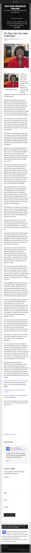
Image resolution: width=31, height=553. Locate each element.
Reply (7, 460)
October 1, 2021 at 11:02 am (18, 450)
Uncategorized (13, 434)
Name (5, 492)
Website (6, 507)
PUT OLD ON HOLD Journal (15, 7)
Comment (6, 477)
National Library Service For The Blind (13, 380)
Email (5, 500)
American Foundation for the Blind (12, 395)
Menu (16, 1)
